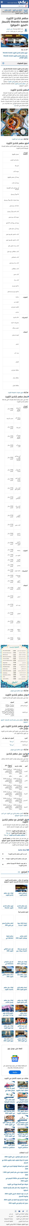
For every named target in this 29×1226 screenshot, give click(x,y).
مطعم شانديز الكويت (20, 84)
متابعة (14, 1072)
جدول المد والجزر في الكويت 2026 (18, 1203)
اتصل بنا (11, 1216)
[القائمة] (2, 2)
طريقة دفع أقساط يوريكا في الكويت (17, 1184)
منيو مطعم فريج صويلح (17, 691)
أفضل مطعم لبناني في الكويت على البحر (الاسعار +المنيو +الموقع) (14, 814)
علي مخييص (10, 29)
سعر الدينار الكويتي (23, 1221)
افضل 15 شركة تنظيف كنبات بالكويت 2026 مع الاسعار (15, 1161)
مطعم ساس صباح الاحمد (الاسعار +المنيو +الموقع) (14, 721)
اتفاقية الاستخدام (8, 1221)
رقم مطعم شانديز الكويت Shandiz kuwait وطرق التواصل (15, 57)
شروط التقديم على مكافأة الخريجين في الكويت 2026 (17, 1179)
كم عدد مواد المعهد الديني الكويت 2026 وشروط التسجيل (16, 1195)
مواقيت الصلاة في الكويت (21, 1214)
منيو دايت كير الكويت (17, 139)
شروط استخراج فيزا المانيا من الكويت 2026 (16, 1199)
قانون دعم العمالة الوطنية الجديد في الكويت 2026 (15, 1167)
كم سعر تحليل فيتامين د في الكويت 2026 (16, 1157)
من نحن (11, 1214)
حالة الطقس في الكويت (22, 1216)
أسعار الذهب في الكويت (22, 1219)
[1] (15, 105)
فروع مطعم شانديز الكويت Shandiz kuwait (15, 53)
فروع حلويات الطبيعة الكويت (15, 392)
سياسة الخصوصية (8, 1219)
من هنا (11, 741)
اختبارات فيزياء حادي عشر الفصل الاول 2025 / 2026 (15, 1173)
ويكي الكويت (11, 81)
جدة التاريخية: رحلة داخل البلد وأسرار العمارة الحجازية (15, 1189)
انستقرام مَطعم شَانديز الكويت (17, 835)
